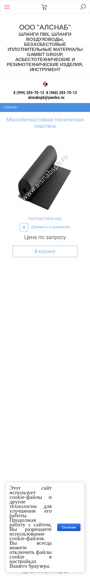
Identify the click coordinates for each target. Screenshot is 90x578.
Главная (10, 107)
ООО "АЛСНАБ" (45, 27)
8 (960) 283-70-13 (61, 92)
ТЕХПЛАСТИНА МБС (45, 219)
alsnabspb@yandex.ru (46, 97)
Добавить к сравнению (50, 227)
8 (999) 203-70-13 (28, 92)
